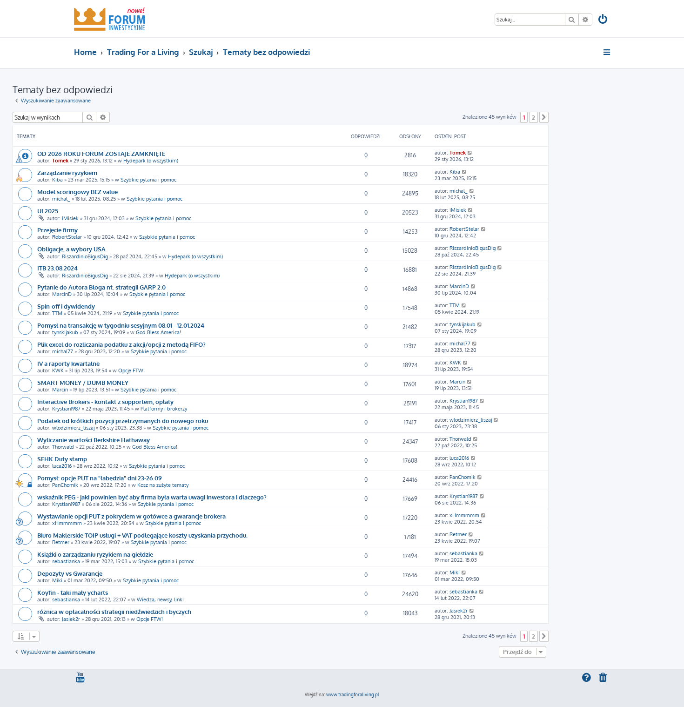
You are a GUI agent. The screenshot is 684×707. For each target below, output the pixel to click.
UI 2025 (47, 211)
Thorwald (63, 447)
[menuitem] (603, 20)
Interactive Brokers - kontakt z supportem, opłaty (105, 401)
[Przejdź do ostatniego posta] (470, 152)
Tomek (60, 160)
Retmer (60, 542)
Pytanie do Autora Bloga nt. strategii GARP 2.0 (101, 287)
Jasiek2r (71, 619)
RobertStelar (67, 237)
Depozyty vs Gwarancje (69, 573)
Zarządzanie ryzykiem (67, 172)
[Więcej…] (607, 52)
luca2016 (62, 466)
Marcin (60, 389)
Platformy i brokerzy (164, 408)
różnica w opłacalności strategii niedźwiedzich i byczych (114, 611)
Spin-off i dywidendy (66, 306)
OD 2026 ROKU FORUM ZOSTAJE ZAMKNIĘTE (101, 153)
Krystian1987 (66, 408)
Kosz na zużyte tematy (162, 485)
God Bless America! (158, 332)
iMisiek (70, 218)
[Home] (109, 19)
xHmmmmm (67, 523)
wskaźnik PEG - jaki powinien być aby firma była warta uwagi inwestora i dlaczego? (152, 497)
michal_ (61, 198)
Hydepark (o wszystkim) (150, 160)
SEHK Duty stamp (62, 459)
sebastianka (66, 561)
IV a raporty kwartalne (68, 363)
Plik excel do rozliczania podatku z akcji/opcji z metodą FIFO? (121, 344)
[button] (544, 117)
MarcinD (62, 294)
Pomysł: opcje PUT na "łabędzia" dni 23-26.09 (99, 478)
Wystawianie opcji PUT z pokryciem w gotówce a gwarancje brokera (131, 516)
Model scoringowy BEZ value (77, 191)
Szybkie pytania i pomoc (148, 179)
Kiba (57, 179)
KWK (58, 370)
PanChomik (65, 485)
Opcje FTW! (131, 370)
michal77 (62, 351)
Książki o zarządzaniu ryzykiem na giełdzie (95, 554)
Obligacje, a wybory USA (71, 249)
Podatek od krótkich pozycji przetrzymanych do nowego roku (122, 420)
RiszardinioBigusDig (85, 256)
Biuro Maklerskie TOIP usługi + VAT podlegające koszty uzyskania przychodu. (142, 535)
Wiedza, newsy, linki (160, 599)
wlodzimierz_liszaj (73, 427)
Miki (57, 580)
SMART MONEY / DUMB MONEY (82, 382)
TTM (57, 313)
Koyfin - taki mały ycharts (72, 592)
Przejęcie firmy (57, 230)
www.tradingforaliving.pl (352, 694)
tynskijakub (65, 332)
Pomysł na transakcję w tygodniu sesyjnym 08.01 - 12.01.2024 (120, 325)
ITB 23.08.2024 (57, 268)
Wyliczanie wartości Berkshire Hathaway (93, 440)
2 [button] (533, 117)
